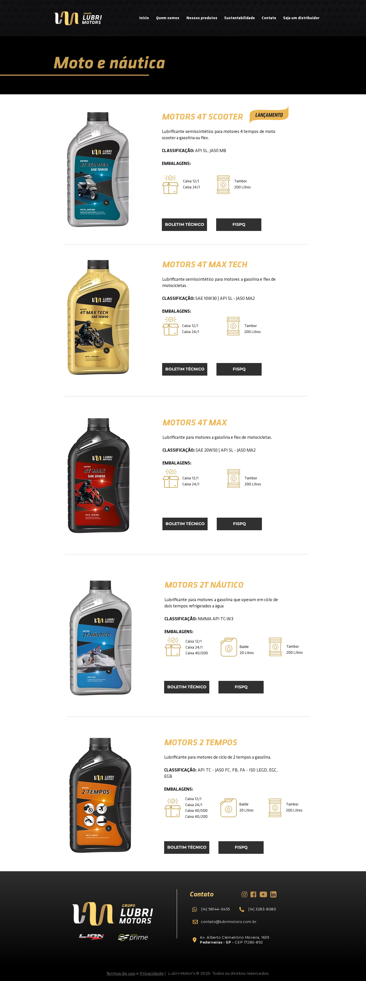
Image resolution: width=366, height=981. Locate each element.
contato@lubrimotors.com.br (229, 922)
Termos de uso (120, 973)
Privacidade (152, 973)
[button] (238, 224)
